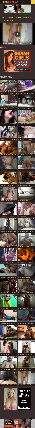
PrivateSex (9, 1)
